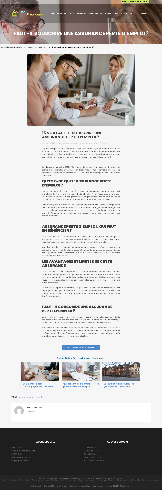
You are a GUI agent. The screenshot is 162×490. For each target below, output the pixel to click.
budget (22, 397)
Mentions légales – (37, 486)
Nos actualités (15, 47)
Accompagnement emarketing (98, 486)
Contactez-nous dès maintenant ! (81, 347)
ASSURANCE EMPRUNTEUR (34, 47)
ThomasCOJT (90, 143)
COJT (115, 486)
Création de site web (76, 486)
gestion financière (36, 397)
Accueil (4, 47)
